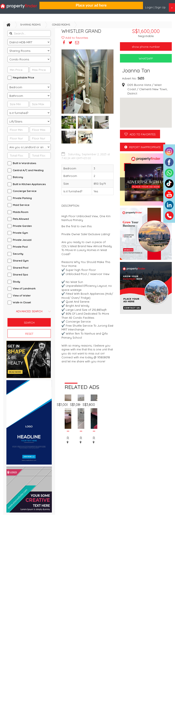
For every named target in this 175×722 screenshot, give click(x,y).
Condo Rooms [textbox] (19, 59)
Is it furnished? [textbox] (18, 113)
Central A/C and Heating (28, 170)
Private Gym (20, 232)
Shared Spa (20, 274)
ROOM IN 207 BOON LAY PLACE (68, 438)
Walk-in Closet (22, 302)
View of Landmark (24, 288)
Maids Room (20, 212)
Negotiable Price (23, 77)
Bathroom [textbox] (16, 95)
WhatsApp (146, 58)
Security (18, 253)
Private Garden (22, 225)
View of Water (22, 295)
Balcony (18, 177)
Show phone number (146, 46)
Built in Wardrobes (24, 163)
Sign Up (160, 7)
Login (149, 7)
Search (29, 322)
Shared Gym (21, 260)
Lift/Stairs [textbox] (15, 121)
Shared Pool (20, 267)
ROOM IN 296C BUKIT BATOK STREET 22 (81, 438)
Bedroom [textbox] (15, 87)
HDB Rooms (68, 433)
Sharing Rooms (30, 24)
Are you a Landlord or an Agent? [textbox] (30, 147)
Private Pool (20, 246)
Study (16, 281)
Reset (29, 333)
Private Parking (22, 198)
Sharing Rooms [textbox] (19, 50)
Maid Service (21, 204)
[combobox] (29, 42)
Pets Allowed (21, 218)
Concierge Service (24, 191)
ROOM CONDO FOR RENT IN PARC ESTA (94, 438)
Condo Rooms (61, 24)
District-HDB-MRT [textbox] (20, 42)
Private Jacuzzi (22, 239)
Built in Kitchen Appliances (29, 184)
